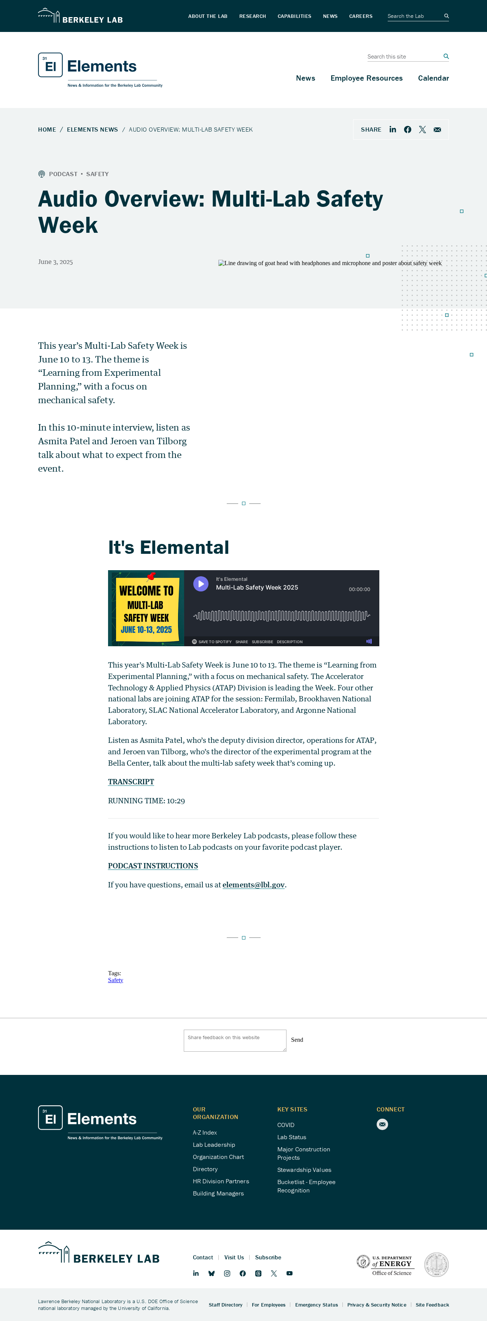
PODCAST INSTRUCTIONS (153, 865)
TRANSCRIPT (131, 781)
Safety (115, 980)
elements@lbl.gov (254, 884)
